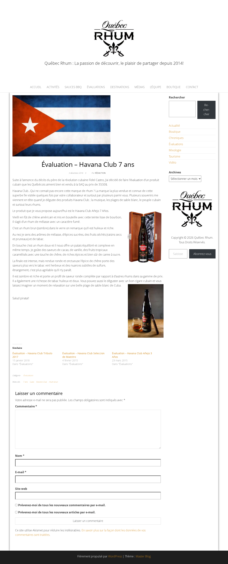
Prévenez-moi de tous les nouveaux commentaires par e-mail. (62, 505)
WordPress (115, 556)
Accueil (35, 87)
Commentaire (26, 406)
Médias (139, 87)
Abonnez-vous (202, 254)
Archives (175, 172)
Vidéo (172, 162)
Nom (19, 456)
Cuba (32, 381)
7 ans (25, 381)
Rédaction (100, 173)
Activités (53, 87)
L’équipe (155, 87)
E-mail (20, 472)
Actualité (174, 126)
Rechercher (177, 97)
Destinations (119, 87)
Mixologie (175, 150)
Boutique (174, 87)
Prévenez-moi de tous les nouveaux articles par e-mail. (56, 512)
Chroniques (176, 138)
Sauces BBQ (73, 87)
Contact (192, 87)
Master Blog (143, 556)
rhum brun (53, 381)
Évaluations (96, 87)
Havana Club (41, 381)
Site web (21, 489)
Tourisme (174, 156)
